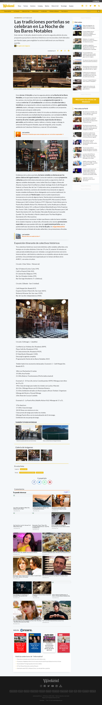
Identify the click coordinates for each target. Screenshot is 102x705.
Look (71, 691)
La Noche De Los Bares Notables (27, 472)
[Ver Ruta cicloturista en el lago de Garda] (55, 426)
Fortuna (42, 691)
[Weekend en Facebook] (45, 686)
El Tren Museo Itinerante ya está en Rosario (27, 666)
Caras (20, 691)
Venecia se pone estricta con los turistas (26, 440)
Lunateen (85, 691)
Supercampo (64, 691)
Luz (75, 691)
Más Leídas (78, 22)
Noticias (26, 691)
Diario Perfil (13, 691)
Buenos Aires (24, 469)
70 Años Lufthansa (54, 11)
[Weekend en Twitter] (48, 686)
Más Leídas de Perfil (81, 108)
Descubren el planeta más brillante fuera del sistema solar (31, 659)
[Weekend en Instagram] (41, 686)
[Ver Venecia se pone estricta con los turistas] (29, 426)
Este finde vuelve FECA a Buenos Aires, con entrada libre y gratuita (33, 668)
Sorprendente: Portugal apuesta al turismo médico (29, 663)
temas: (16, 472)
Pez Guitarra (64, 11)
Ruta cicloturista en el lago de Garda (52, 440)
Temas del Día (7, 11)
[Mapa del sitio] (60, 686)
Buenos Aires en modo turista (30, 236)
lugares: (17, 469)
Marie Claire (34, 691)
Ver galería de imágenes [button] (23, 46)
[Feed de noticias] (57, 686)
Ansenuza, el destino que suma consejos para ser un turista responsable (42, 134)
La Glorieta (44, 11)
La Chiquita (16, 11)
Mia (80, 691)
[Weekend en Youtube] (52, 686)
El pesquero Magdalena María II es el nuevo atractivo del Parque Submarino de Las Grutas (39, 661)
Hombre (48, 691)
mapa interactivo (59, 227)
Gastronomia (40, 472)
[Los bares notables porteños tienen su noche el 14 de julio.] (22, 455)
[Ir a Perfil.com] (96, 1)
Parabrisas (56, 691)
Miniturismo (35, 11)
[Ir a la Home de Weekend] (51, 681)
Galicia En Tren (25, 11)
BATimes (92, 691)
